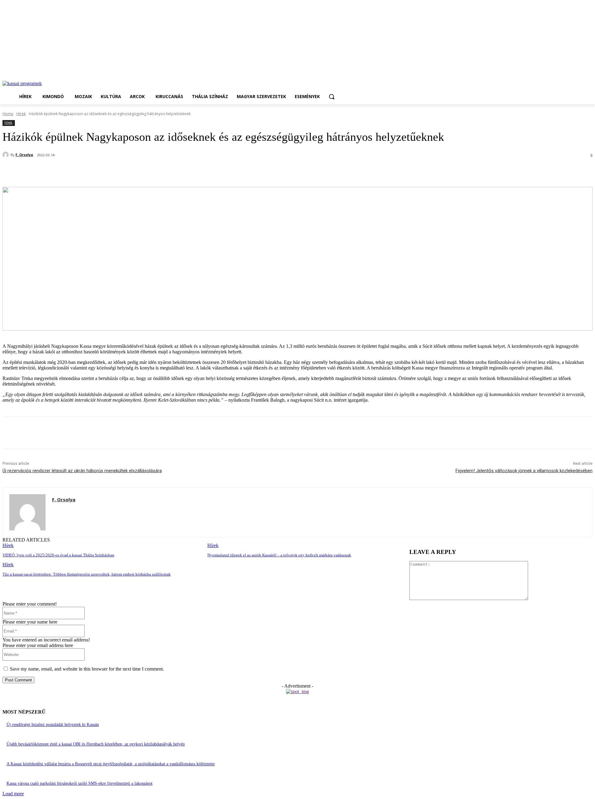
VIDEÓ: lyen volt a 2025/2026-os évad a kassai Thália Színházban (58, 555)
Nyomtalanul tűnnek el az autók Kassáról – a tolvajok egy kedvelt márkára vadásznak (279, 555)
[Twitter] (81, 171)
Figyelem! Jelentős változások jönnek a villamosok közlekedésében (524, 470)
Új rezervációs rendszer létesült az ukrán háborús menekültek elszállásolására (82, 470)
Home (7, 113)
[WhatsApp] (104, 171)
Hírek (21, 113)
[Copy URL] (126, 171)
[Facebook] (59, 171)
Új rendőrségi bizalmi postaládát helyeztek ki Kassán (53, 724)
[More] (148, 171)
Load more (13, 793)
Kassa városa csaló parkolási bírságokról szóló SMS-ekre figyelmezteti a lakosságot (79, 783)
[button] (331, 96)
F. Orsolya (24, 154)
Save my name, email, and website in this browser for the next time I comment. (87, 669)
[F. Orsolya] (6, 155)
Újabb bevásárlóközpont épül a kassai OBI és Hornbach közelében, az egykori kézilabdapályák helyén (96, 744)
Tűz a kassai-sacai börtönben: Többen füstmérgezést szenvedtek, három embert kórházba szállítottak (86, 574)
